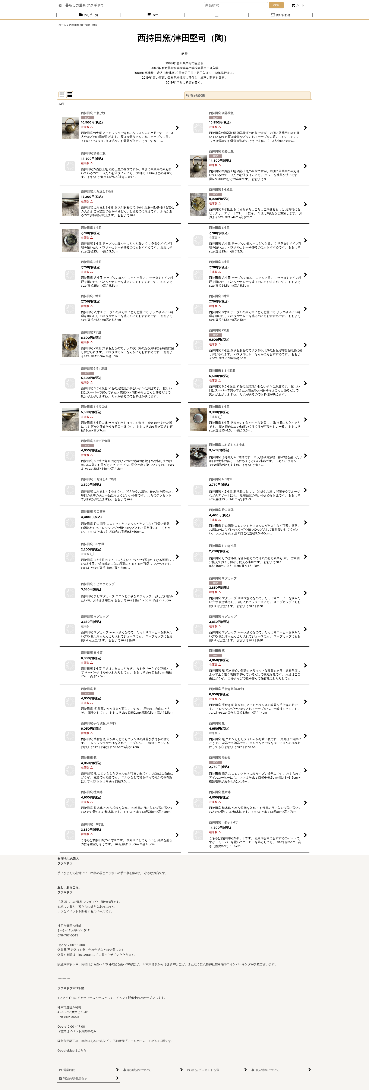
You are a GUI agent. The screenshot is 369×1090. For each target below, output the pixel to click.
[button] (216, 15)
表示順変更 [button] (197, 95)
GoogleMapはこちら (71, 1050)
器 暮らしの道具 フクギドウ (81, 5)
